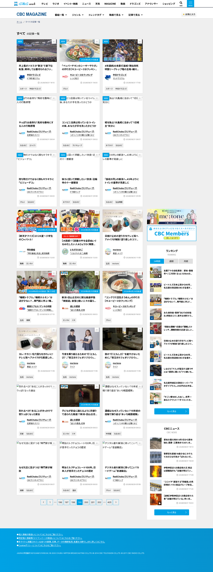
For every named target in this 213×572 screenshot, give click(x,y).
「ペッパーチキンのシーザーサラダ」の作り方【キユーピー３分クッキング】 (79, 69)
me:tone (117, 249)
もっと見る (171, 411)
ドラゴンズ (135, 3)
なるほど (23, 145)
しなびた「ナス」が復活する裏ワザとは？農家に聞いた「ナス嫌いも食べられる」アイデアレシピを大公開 (178, 373)
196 (60, 502)
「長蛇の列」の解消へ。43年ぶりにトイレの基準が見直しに (122, 181)
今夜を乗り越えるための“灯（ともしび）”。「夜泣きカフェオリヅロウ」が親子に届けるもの (79, 357)
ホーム (19, 22)
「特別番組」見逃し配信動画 (38, 253)
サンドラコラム (118, 78)
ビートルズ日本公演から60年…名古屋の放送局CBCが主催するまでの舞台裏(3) (178, 287)
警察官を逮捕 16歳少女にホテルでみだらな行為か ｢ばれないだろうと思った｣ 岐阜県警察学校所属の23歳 (178, 458)
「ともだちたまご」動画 (79, 253)
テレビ (44, 3)
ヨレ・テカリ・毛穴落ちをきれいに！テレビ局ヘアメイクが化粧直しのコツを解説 (36, 357)
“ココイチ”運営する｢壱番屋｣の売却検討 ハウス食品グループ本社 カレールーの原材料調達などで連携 (178, 486)
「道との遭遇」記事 (77, 310)
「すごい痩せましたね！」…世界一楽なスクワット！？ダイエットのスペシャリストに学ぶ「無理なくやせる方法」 (178, 401)
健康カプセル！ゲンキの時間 (39, 306)
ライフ (72, 367)
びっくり (32, 145)
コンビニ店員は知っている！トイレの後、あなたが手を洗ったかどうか (79, 124)
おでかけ (109, 145)
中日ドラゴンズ (34, 75)
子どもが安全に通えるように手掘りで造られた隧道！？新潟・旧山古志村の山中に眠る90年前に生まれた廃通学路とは (79, 416)
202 (99, 502)
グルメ (65, 89)
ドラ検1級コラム (33, 78)
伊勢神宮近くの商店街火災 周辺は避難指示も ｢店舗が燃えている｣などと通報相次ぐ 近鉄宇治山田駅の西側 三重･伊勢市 (178, 472)
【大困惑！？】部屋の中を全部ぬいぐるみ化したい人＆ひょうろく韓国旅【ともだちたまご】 (79, 244)
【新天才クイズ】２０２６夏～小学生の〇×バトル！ (36, 238)
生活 (107, 263)
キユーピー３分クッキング (81, 75)
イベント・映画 (70, 3)
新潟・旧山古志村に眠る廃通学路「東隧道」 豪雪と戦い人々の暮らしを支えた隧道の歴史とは (79, 301)
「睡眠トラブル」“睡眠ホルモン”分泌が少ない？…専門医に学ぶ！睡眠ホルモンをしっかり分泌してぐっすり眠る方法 (36, 302)
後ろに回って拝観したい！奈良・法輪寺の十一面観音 (79, 181)
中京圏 (108, 434)
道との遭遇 (75, 306)
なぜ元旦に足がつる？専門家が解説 (35, 469)
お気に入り (190, 14)
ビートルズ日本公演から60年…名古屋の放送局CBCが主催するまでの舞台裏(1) (178, 358)
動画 (123, 3)
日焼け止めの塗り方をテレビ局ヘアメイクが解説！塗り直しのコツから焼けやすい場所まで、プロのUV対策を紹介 (122, 241)
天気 (97, 3)
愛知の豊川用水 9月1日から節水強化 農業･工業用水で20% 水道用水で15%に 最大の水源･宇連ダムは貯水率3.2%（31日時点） (178, 444)
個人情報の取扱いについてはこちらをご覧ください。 (41, 534)
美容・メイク (118, 253)
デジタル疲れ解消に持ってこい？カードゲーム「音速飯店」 (122, 469)
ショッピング (168, 3)
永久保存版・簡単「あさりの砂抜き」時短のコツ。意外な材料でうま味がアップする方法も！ (178, 315)
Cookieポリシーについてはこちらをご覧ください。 (40, 545)
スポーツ (23, 89)
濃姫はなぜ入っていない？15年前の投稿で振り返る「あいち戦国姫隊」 (122, 412)
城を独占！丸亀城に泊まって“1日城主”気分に (122, 124)
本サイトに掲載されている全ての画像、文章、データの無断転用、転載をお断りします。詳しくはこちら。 (62, 541)
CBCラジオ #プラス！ (121, 135)
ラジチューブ (77, 145)
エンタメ (29, 263)
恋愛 (21, 434)
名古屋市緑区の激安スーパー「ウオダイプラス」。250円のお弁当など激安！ (178, 386)
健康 (28, 320)
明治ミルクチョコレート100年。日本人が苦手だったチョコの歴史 (79, 469)
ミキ (73, 320)
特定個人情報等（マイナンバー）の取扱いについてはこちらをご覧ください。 (50, 538)
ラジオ (55, 3)
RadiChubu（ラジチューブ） (39, 131)
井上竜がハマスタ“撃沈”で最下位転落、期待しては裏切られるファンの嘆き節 (36, 69)
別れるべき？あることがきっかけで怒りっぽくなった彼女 (36, 412)
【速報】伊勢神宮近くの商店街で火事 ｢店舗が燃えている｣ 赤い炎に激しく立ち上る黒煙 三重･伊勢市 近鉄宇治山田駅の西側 (178, 500)
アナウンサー (151, 3)
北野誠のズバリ (33, 135)
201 (92, 502)
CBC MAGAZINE (32, 14)
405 (109, 502)
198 (73, 502)
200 (86, 502)
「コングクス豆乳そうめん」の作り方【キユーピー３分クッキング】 (122, 299)
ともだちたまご (76, 249)
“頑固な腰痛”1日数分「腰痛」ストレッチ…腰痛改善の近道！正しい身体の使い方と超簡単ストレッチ (178, 329)
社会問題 (118, 202)
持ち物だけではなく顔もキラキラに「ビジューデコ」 (36, 181)
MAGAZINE (110, 3)
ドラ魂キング (75, 192)
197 (66, 502)
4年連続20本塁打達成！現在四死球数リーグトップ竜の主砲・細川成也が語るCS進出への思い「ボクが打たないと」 (122, 71)
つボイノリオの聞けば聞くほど (82, 135)
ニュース (86, 3)
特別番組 (31, 249)
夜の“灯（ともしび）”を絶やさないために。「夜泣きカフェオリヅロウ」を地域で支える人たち (122, 357)
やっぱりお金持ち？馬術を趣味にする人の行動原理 (36, 124)
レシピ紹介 (74, 78)
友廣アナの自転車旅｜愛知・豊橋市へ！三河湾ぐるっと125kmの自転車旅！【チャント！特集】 (178, 273)
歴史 (74, 490)
